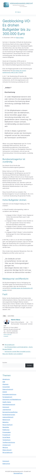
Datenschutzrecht (8, 389)
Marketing (5, 422)
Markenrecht (6, 419)
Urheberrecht (7, 445)
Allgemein (5, 384)
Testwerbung (6, 440)
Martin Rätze (15, 320)
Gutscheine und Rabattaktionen (12, 399)
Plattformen (6, 430)
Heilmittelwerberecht (9, 404)
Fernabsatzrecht (7, 397)
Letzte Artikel (11, 316)
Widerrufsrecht (7, 450)
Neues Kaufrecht (7, 425)
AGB (4, 382)
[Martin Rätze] (7, 323)
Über (4, 316)
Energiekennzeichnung (9, 394)
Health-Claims (7, 402)
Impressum (6, 407)
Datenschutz (6, 463)
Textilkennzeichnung (9, 442)
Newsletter (6, 427)
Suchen (5, 362)
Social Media (6, 437)
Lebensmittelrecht (8, 417)
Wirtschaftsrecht (9, 344)
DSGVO (5, 392)
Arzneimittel (6, 387)
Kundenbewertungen (9, 414)
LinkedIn (6, 336)
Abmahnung (6, 379)
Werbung (5, 447)
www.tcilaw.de (7, 334)
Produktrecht (6, 435)
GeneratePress (18, 473)
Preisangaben (7, 432)
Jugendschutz (7, 409)
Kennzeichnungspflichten (10, 412)
